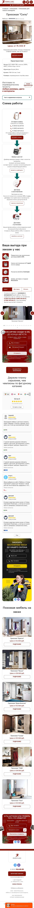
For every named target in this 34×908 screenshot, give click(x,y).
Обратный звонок (17, 873)
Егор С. (10, 475)
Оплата (25, 289)
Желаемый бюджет (18, 347)
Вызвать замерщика (17, 170)
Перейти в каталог (17, 236)
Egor (9, 455)
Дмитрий (11, 516)
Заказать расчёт (17, 55)
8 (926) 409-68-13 (18, 131)
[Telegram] (15, 599)
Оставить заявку (17, 137)
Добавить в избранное (17, 888)
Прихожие (13, 8)
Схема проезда (17, 884)
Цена (5, 289)
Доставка (17, 289)
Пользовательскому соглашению (13, 358)
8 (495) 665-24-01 (18, 128)
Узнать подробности (28, 84)
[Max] (18, 599)
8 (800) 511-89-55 (18, 126)
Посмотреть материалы (17, 370)
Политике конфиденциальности (18, 357)
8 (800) (17, 869)
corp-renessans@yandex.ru (17, 877)
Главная (5, 8)
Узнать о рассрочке (17, 203)
